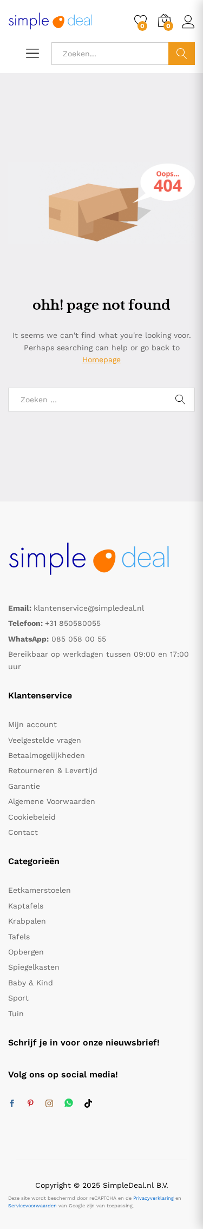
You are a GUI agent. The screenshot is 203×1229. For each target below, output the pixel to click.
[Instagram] (49, 1104)
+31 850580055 (73, 623)
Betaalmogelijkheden (46, 755)
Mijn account (32, 724)
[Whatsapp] (68, 1104)
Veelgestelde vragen (44, 740)
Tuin (16, 1013)
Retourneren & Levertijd (52, 770)
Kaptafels (25, 905)
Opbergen (26, 951)
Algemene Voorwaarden (51, 801)
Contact (23, 832)
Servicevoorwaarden (32, 1205)
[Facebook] (12, 1104)
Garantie (24, 786)
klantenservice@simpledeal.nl (89, 608)
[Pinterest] (30, 1104)
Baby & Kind (30, 982)
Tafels (19, 936)
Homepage (101, 359)
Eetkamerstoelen (39, 890)
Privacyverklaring (153, 1198)
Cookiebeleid (32, 817)
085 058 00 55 (78, 639)
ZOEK (181, 53)
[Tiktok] (88, 1104)
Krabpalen (27, 921)
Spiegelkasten (34, 967)
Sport (18, 997)
